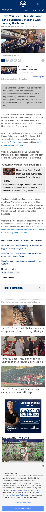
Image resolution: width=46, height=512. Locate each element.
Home (25, 10)
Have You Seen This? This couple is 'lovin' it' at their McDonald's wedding (22, 360)
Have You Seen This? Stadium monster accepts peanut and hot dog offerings (22, 330)
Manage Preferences (23, 502)
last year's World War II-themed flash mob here (21, 228)
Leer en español (39, 77)
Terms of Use (10, 490)
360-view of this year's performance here (22, 231)
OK (43, 466)
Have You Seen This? (10, 272)
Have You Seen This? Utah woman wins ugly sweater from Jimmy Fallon (22, 175)
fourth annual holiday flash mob (21, 143)
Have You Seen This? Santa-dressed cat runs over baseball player (21, 391)
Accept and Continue (23, 508)
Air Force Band (16, 142)
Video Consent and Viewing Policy (20, 494)
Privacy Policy (21, 490)
